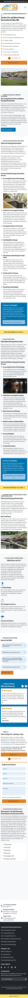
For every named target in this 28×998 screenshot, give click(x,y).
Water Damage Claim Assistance (14, 476)
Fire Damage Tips (5, 954)
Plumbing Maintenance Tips (8, 960)
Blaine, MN (7, 853)
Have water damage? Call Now (13, 488)
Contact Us (13, 754)
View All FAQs (6, 673)
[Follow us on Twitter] (5, 967)
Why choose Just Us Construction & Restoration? (12, 645)
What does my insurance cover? (11, 652)
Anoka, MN (7, 847)
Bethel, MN (7, 850)
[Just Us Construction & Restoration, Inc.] (9, 7)
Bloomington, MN (9, 856)
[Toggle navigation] (25, 7)
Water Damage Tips (6, 951)
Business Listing (18, 988)
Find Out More (13, 63)
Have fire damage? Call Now (13, 332)
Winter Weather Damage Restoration (11, 939)
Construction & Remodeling (8, 944)
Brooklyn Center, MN (10, 859)
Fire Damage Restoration (7, 933)
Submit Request (13, 801)
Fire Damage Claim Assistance (13, 322)
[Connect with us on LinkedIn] (11, 967)
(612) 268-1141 (15, 1)
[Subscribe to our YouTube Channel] (15, 967)
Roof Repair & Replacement (8, 941)
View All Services (7, 130)
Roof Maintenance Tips (7, 957)
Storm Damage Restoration (8, 936)
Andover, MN (7, 844)
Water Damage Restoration (8, 930)
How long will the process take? (11, 667)
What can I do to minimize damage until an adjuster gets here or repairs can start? (13, 659)
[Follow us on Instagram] (8, 967)
